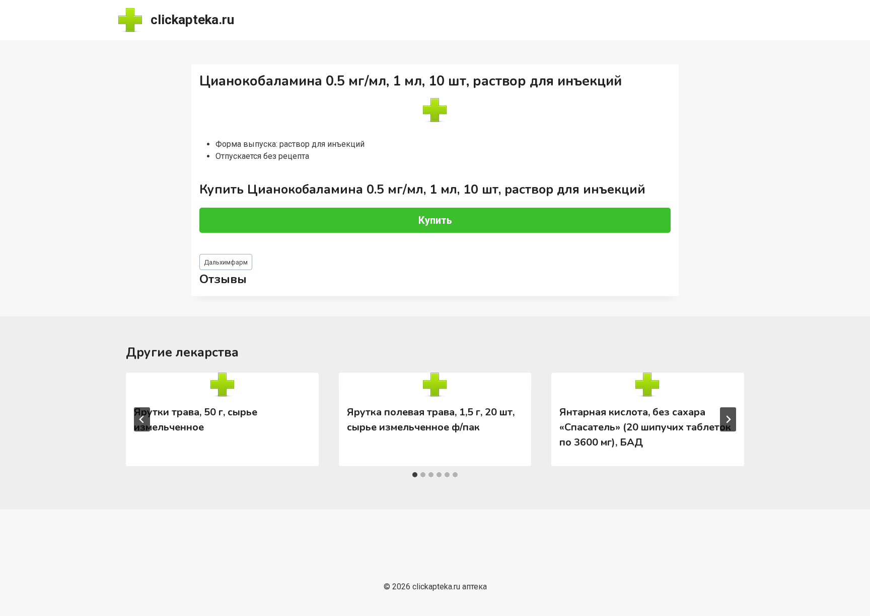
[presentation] (222, 385)
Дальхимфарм (226, 262)
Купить (435, 220)
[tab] (414, 474)
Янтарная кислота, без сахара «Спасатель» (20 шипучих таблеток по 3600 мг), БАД (645, 427)
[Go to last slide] (142, 419)
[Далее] (728, 419)
